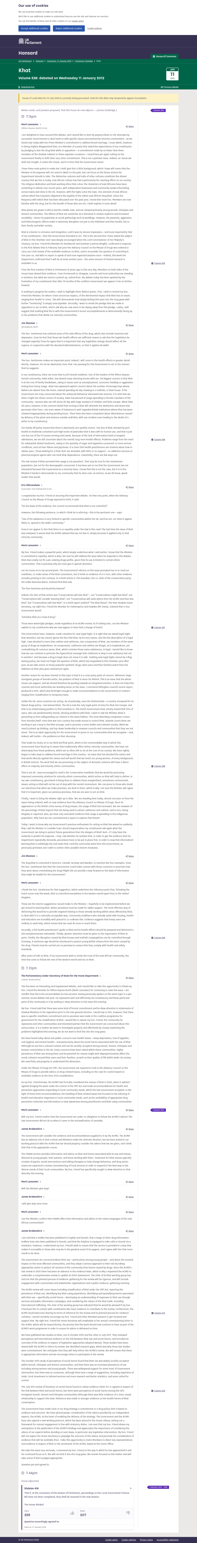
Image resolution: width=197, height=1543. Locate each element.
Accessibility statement (168, 1540)
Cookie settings (94, 28)
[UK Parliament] (30, 41)
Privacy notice (146, 1540)
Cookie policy (111, 1540)
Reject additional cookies (69, 28)
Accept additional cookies (34, 28)
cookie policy (78, 21)
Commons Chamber (84, 61)
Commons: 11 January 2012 (59, 61)
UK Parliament (25, 61)
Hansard (27, 53)
